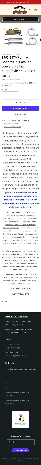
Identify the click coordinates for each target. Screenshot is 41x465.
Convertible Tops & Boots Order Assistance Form (20, 370)
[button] (4, 9)
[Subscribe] (31, 442)
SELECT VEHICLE (20, 19)
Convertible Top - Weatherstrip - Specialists (20, 459)
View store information (12, 126)
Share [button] (6, 301)
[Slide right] (25, 50)
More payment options (21, 114)
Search (7, 387)
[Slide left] (15, 50)
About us (8, 382)
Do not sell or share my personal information (17, 394)
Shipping (4, 79)
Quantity (4, 90)
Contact (7, 377)
